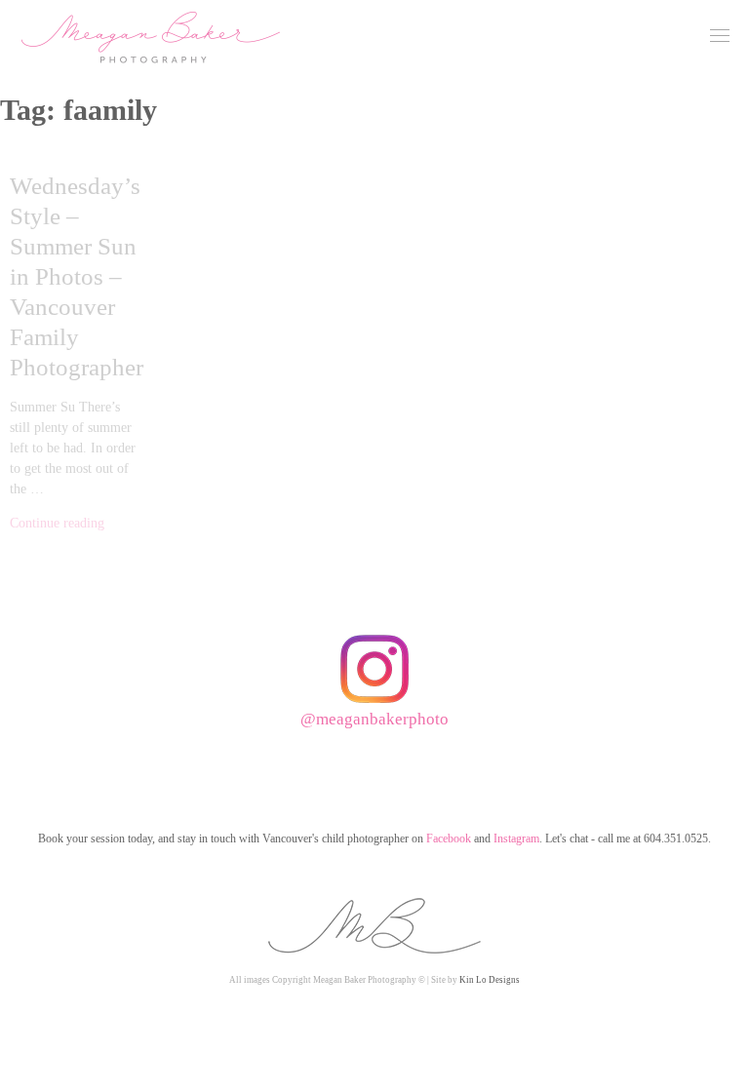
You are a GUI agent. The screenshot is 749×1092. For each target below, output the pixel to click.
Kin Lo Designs (489, 980)
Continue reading (57, 523)
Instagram (516, 838)
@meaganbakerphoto (374, 719)
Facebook (448, 838)
